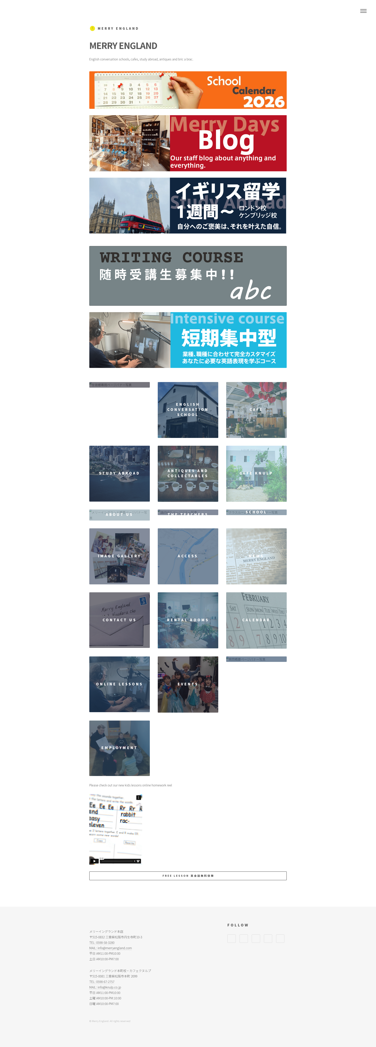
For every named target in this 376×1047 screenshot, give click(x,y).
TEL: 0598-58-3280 (101, 942)
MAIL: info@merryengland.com (110, 948)
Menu (363, 11)
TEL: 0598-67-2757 (101, 981)
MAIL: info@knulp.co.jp (105, 987)
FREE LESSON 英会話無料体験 (188, 875)
